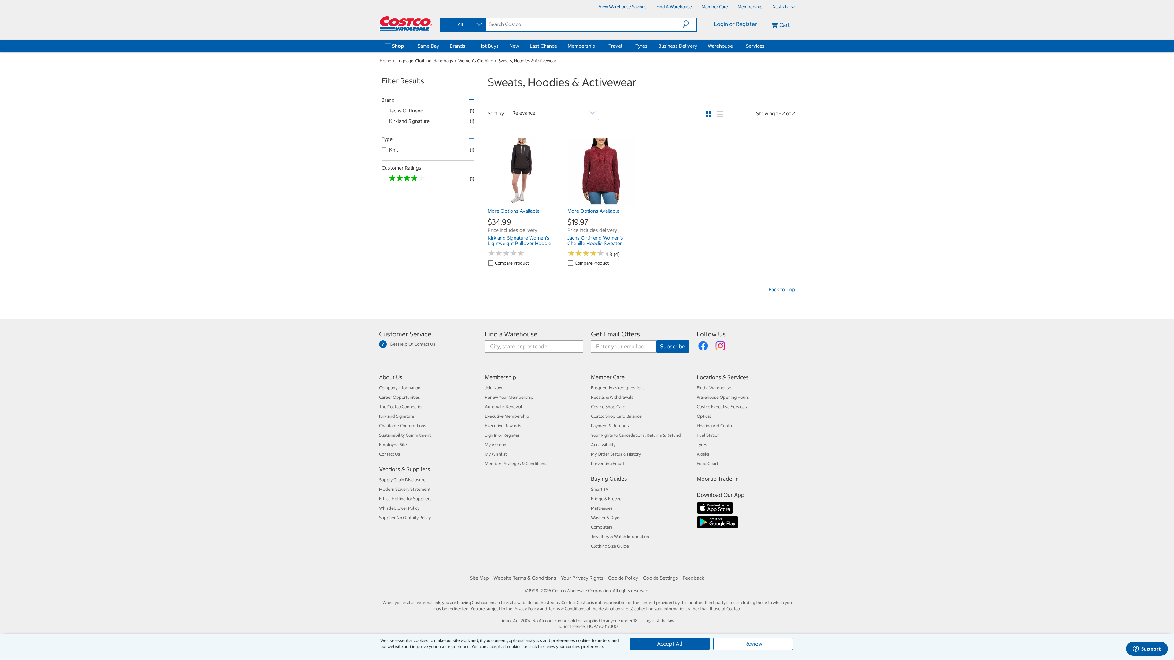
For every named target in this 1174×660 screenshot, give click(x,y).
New (514, 46)
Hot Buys (488, 46)
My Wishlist (496, 454)
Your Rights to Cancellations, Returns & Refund (636, 435)
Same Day (428, 46)
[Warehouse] (734, 46)
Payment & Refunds (610, 425)
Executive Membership (507, 416)
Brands (457, 46)
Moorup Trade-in (718, 478)
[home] (405, 23)
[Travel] (623, 46)
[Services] (766, 46)
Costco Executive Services (722, 406)
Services (755, 46)
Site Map (479, 578)
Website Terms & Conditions (524, 578)
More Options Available (514, 211)
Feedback (693, 578)
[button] (689, 24)
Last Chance (543, 46)
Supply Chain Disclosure (402, 479)
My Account (496, 444)
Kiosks (703, 454)
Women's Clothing (475, 61)
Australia (780, 6)
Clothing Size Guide (610, 546)
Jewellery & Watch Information (620, 536)
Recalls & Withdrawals (612, 397)
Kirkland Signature (396, 416)
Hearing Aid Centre (715, 425)
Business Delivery (677, 46)
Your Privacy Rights (582, 578)
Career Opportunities (399, 397)
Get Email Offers (615, 334)
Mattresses (602, 508)
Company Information (399, 388)
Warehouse (720, 46)
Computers (602, 527)
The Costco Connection (401, 406)
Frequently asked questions (618, 388)
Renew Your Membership (509, 397)
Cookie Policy (623, 578)
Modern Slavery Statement (404, 489)
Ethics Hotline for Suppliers (405, 498)
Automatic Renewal (503, 406)
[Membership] (596, 46)
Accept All (669, 643)
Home (385, 61)
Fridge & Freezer (607, 498)
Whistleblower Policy (399, 508)
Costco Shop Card (608, 406)
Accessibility (603, 444)
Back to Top (782, 289)
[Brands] (466, 46)
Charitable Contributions (402, 425)
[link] (521, 202)
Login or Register (735, 24)
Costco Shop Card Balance (616, 416)
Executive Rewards (503, 425)
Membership (581, 46)
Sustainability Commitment (405, 435)
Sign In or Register (502, 435)
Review (753, 643)
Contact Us (389, 454)
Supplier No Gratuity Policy (405, 517)
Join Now (493, 388)
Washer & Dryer (606, 517)
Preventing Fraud (607, 463)
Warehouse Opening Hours (723, 397)
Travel (615, 46)
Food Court (707, 463)
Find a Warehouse (511, 334)
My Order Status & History (616, 454)
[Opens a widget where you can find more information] (1147, 649)
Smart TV (600, 489)
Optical (704, 416)
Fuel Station (708, 435)
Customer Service (405, 334)
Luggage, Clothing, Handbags (425, 61)
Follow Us (711, 334)
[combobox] (462, 24)
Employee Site (393, 444)
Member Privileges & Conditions (515, 463)
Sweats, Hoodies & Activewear (527, 61)
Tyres (641, 46)
